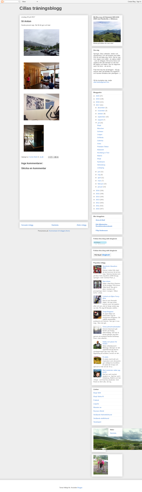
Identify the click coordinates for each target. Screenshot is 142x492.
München (100, 128)
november (101, 111)
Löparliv (96, 404)
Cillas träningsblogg (41, 8)
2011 (98, 206)
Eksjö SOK (97, 393)
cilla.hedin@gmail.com (101, 82)
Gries (99, 143)
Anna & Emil (100, 220)
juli (99, 123)
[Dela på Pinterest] (57, 157)
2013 (98, 200)
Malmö (99, 156)
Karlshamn (101, 162)
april (99, 178)
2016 (98, 190)
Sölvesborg (101, 165)
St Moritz (100, 137)
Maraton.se (97, 407)
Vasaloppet (97, 422)
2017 (98, 105)
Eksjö (99, 125)
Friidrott (96, 400)
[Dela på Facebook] (55, 157)
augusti (100, 120)
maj (99, 175)
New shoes (106, 281)
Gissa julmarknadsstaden (111, 327)
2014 (98, 197)
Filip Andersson (102, 230)
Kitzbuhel (100, 150)
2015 (98, 194)
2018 (98, 102)
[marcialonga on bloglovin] (100, 244)
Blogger (79, 487)
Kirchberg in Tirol (103, 153)
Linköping (100, 168)
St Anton (100, 131)
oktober (101, 114)
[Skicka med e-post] (49, 157)
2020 (98, 96)
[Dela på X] (53, 157)
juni (99, 172)
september (102, 117)
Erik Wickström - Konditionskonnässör (104, 225)
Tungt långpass (108, 311)
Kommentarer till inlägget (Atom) (59, 231)
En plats (105, 357)
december (101, 108)
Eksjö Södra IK (98, 396)
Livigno (99, 134)
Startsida (54, 225)
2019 (98, 99)
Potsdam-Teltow (102, 146)
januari (100, 187)
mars (100, 181)
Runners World (98, 411)
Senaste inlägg (27, 225)
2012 (98, 203)
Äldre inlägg (81, 225)
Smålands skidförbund (101, 418)
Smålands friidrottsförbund (102, 415)
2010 (98, 209)
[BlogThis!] (51, 157)
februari (101, 184)
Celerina (100, 140)
